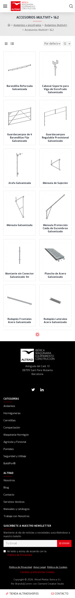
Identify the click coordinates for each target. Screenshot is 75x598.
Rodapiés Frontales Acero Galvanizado (20, 321)
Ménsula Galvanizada (19, 225)
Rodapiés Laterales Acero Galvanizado (55, 321)
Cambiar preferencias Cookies (37, 572)
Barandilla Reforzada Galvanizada (20, 88)
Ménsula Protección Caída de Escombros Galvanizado (55, 228)
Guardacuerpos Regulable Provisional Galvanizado (55, 137)
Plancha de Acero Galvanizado (55, 275)
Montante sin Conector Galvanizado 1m (19, 275)
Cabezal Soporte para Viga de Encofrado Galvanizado (55, 89)
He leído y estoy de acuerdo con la (26, 553)
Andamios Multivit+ (55, 25)
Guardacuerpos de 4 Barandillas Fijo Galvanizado (19, 137)
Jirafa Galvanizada (19, 183)
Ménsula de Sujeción (55, 183)
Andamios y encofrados (27, 25)
